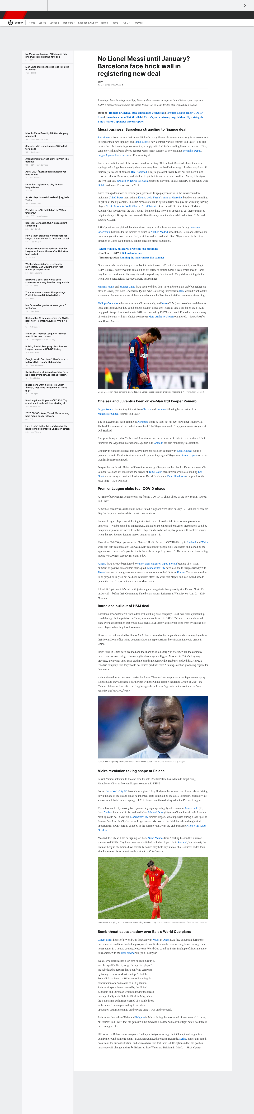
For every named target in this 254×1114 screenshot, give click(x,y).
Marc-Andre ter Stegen (161, 316)
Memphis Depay (192, 150)
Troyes (101, 572)
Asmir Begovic (189, 455)
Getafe (101, 185)
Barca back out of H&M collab (124, 117)
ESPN (15, 15)
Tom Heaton (155, 472)
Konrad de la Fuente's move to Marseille (160, 197)
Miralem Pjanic (106, 286)
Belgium (140, 1017)
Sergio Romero (106, 409)
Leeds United (184, 450)
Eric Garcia (121, 155)
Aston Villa (192, 825)
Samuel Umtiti (127, 286)
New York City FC (116, 791)
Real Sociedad (139, 172)
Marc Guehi (191, 808)
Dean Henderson (176, 476)
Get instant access (132, 253)
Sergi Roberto (149, 206)
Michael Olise (155, 812)
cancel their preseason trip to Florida (157, 563)
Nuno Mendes (155, 838)
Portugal (182, 842)
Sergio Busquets (115, 206)
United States (116, 197)
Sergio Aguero (106, 155)
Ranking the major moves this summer (142, 257)
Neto (164, 303)
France (181, 572)
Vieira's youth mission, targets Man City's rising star (174, 117)
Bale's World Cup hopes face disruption (121, 121)
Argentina (142, 421)
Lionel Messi (141, 141)
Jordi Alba (131, 206)
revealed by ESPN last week (132, 180)
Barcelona (103, 137)
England (191, 542)
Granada (158, 442)
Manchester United (108, 413)
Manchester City (156, 568)
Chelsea (146, 409)
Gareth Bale (104, 939)
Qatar (166, 939)
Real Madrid (128, 952)
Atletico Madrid (159, 232)
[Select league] (16, 5)
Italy (181, 291)
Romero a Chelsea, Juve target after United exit (136, 113)
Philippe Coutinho (108, 303)
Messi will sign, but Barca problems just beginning (128, 249)
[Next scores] (244, 5)
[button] (237, 15)
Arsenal (102, 563)
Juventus (161, 409)
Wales (204, 542)
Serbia (182, 1038)
